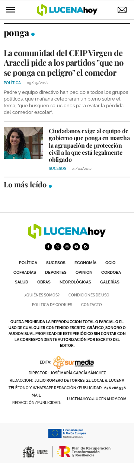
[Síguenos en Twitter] (57, 246)
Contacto (91, 305)
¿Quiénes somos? (42, 295)
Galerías (109, 282)
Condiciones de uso (88, 295)
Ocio (110, 262)
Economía (85, 262)
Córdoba (111, 272)
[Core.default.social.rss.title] (85, 246)
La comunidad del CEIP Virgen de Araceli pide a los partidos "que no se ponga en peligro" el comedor (64, 62)
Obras (44, 282)
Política (28, 262)
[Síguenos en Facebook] (48, 246)
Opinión (84, 272)
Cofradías (24, 272)
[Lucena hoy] (67, 236)
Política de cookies (52, 305)
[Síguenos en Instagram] (67, 246)
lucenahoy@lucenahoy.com (97, 399)
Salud (21, 282)
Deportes (56, 272)
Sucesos (56, 262)
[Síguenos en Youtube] (76, 246)
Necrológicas (75, 282)
